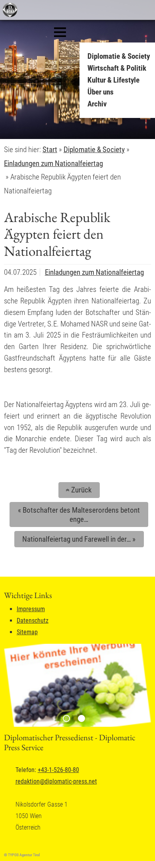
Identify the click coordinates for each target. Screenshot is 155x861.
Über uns (100, 92)
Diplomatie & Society (118, 56)
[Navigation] (60, 32)
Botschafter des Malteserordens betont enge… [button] (79, 515)
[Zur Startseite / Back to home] (9, 15)
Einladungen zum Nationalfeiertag (94, 272)
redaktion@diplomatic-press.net (56, 781)
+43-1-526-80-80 (58, 770)
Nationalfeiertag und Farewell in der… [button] (79, 539)
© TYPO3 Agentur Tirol (22, 855)
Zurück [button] (77, 489)
